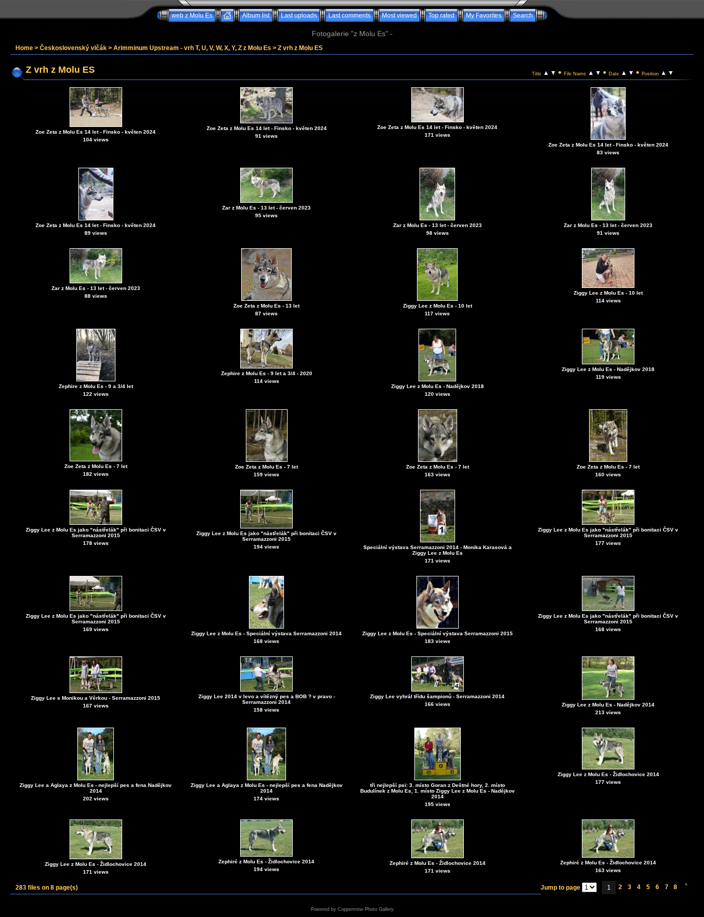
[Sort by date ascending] (624, 72)
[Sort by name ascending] (591, 72)
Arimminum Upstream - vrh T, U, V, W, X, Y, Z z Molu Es (192, 48)
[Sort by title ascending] (546, 72)
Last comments (349, 15)
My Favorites (483, 15)
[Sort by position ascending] (663, 72)
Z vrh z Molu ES (300, 48)
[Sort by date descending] (631, 72)
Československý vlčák (73, 48)
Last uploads (299, 15)
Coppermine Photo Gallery (366, 909)
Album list (256, 15)
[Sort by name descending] (598, 72)
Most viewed (399, 15)
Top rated (441, 15)
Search (523, 15)
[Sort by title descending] (553, 72)
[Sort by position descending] (670, 72)
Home (24, 48)
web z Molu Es (192, 15)
